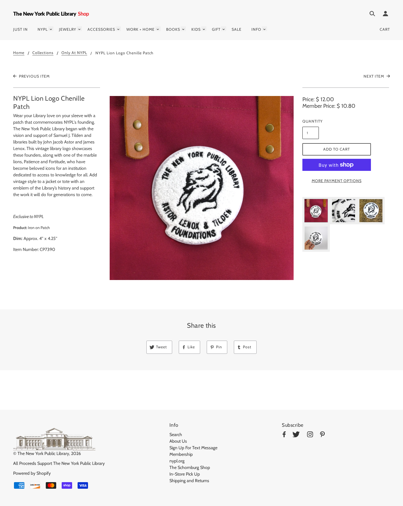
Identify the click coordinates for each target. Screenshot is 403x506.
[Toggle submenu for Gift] (223, 28)
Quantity (310, 121)
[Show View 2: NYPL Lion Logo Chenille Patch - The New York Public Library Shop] (343, 210)
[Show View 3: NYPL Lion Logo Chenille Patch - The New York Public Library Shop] (371, 210)
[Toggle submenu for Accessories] (118, 28)
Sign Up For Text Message (193, 447)
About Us (178, 441)
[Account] (385, 14)
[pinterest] (322, 435)
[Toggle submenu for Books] (183, 28)
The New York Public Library (43, 453)
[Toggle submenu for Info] (264, 28)
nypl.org (177, 460)
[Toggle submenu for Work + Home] (157, 28)
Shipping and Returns (189, 480)
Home (18, 53)
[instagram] (310, 435)
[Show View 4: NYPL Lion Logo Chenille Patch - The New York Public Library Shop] (316, 238)
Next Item (374, 76)
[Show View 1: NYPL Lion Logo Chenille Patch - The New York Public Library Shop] (316, 210)
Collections (42, 53)
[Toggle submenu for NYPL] (50, 28)
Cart (385, 29)
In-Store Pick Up (184, 474)
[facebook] (284, 435)
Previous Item (34, 76)
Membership (181, 454)
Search (175, 434)
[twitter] (296, 435)
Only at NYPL (74, 53)
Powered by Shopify (32, 473)
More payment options (337, 180)
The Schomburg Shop (189, 467)
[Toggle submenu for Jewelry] (79, 28)
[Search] (372, 14)
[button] (202, 188)
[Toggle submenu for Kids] (203, 28)
